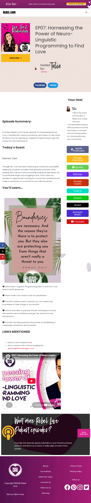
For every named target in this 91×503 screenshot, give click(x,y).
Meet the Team (46, 477)
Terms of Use (76, 466)
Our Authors (45, 471)
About (45, 466)
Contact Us (46, 482)
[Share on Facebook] (2, 245)
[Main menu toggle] (86, 12)
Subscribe (14, 58)
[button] (40, 85)
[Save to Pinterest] (2, 257)
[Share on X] (2, 251)
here (30, 342)
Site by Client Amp (15, 494)
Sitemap (45, 493)
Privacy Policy (76, 471)
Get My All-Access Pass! (76, 4)
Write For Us (45, 487)
